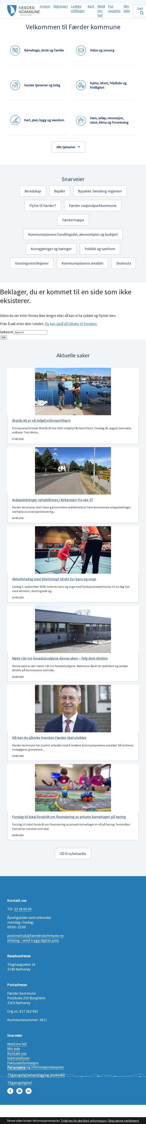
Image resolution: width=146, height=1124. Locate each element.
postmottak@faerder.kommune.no (35, 935)
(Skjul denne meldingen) (123, 1120)
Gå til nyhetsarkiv (73, 853)
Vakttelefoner (18, 1058)
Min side (13, 1048)
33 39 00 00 (23, 909)
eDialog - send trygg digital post (33, 940)
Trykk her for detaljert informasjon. (84, 1120)
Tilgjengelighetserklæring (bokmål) (36, 1074)
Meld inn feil (17, 1043)
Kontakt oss (16, 1053)
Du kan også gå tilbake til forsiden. (71, 323)
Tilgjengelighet (19, 1082)
